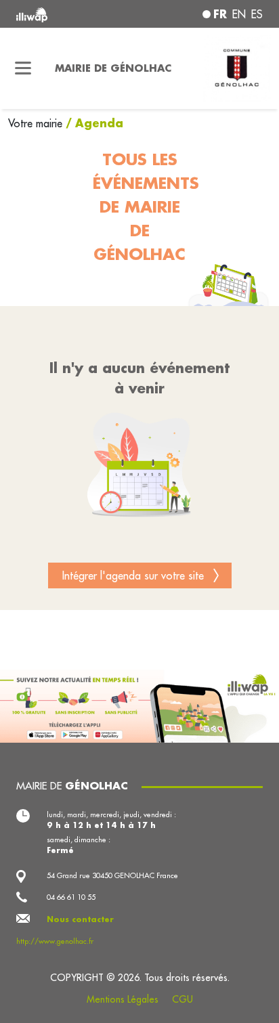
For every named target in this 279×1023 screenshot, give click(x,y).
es (257, 14)
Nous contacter (80, 919)
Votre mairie (37, 123)
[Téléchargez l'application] (139, 705)
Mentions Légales (122, 999)
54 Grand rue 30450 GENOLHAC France (112, 875)
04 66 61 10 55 (71, 897)
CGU (182, 999)
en (239, 14)
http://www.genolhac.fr (54, 941)
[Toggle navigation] (23, 68)
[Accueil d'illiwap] (63, 14)
